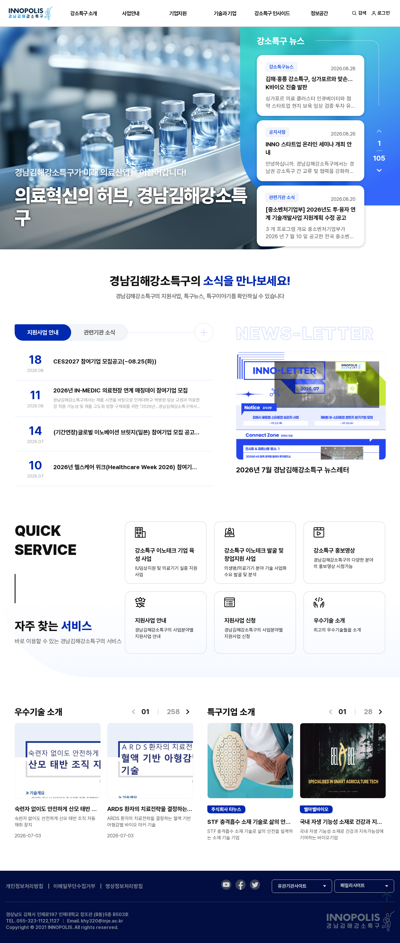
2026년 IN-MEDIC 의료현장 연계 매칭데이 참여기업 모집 (120, 390)
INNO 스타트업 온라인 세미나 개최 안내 (309, 148)
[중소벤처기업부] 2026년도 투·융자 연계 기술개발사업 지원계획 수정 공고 (310, 213)
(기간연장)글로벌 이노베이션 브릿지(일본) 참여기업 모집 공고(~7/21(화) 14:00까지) (127, 432)
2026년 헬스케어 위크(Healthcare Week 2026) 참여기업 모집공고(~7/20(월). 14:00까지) (127, 467)
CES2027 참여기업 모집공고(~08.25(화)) (105, 361)
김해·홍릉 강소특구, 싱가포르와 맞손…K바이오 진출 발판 (309, 83)
